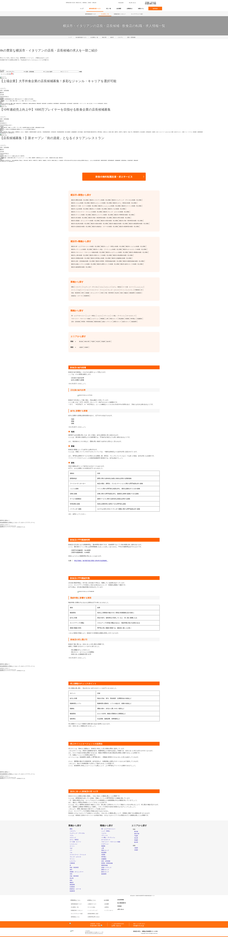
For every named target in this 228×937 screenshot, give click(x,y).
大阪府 (81, 347)
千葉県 (93, 341)
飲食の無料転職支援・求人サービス (115, 176)
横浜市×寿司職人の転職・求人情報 (100, 258)
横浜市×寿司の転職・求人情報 (121, 217)
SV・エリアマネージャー (78, 315)
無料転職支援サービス (95, 8)
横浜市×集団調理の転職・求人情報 (81, 267)
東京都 (81, 341)
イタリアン (120, 37)
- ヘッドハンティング (92, 910)
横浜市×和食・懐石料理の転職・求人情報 (100, 217)
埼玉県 (98, 341)
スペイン (73, 290)
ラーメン (122, 290)
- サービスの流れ (91, 907)
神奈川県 (104, 37)
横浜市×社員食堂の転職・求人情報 (81, 226)
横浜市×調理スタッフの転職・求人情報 (108, 264)
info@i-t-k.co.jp (138, 925)
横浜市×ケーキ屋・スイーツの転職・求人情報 (84, 206)
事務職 (102, 318)
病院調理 (131, 293)
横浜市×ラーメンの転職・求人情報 (81, 215)
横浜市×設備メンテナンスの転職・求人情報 (83, 264)
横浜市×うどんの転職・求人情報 (80, 203)
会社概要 (118, 8)
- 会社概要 (106, 904)
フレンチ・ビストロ (113, 290)
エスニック (108, 287)
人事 (107, 318)
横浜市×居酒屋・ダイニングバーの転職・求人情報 (85, 220)
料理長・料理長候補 (87, 321)
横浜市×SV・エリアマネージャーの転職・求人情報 (85, 246)
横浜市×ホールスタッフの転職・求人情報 (134, 249)
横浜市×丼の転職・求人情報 (79, 217)
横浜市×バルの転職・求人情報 (116, 209)
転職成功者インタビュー (120, 14)
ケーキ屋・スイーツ (128, 287)
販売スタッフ (126, 321)
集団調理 (133, 321)
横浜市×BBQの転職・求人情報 (79, 200)
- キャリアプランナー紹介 (76, 913)
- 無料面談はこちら (75, 916)
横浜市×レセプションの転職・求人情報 (117, 252)
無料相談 (155, 8)
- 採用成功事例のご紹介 (92, 913)
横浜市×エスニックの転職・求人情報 (101, 203)
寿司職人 (132, 318)
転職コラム (141, 8)
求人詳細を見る (3, 104)
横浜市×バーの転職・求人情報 (98, 209)
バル (87, 290)
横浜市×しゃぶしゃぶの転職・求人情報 (109, 206)
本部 (102, 293)
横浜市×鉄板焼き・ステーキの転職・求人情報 (105, 226)
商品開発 (121, 318)
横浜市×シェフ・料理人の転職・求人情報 (112, 246)
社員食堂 (138, 293)
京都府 (86, 347)
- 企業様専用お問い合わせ (93, 916)
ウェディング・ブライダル (90, 287)
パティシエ (106, 315)
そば (79, 290)
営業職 (127, 318)
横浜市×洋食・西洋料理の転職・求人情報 (130, 220)
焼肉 (121, 293)
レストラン (130, 290)
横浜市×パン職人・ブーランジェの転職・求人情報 (107, 249)
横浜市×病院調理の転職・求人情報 (138, 223)
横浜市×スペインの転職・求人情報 (131, 206)
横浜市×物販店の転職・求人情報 (118, 223)
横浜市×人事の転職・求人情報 (79, 255)
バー (83, 290)
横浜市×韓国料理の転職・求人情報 (129, 226)
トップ (81, 8)
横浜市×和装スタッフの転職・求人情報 (101, 255)
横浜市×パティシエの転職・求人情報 (81, 249)
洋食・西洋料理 (109, 293)
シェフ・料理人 (91, 315)
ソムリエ (99, 315)
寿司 (82, 293)
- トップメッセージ (108, 910)
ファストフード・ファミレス (98, 290)
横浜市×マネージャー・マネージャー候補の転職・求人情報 (87, 252)
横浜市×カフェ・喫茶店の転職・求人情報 (124, 203)
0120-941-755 (150, 3)
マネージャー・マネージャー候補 (80, 318)
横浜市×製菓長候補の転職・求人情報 (133, 261)
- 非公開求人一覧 (74, 907)
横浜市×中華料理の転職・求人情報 (124, 215)
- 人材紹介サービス (91, 904)
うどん (101, 287)
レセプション (95, 318)
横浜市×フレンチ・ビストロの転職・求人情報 (116, 212)
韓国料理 (86, 296)
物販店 (126, 293)
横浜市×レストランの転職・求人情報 (102, 215)
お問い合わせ (120, 909)
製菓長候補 (97, 321)
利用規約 (119, 906)
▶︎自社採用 (121, 2)
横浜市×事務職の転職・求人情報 (138, 252)
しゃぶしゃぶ (139, 287)
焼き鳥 (117, 293)
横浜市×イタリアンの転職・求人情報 (100, 200)
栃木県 (108, 341)
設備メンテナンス (107, 321)
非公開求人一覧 (105, 14)
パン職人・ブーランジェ (118, 315)
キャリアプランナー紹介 (137, 14)
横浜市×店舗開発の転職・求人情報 (121, 258)
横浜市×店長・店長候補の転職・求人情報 (82, 261)
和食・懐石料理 (75, 293)
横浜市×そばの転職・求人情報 (79, 209)
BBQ (72, 287)
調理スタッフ (117, 321)
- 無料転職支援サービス (76, 904)
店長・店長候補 (4, 90)
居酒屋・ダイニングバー (92, 293)
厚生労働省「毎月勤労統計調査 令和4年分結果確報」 (91, 561)
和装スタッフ (113, 318)
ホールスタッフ (130, 315)
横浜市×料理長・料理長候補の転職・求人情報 (109, 261)
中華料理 (136, 290)
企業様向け (130, 8)
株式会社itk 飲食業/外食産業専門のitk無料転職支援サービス (142, 895)
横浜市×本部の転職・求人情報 (109, 220)
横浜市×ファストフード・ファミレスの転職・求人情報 (86, 212)
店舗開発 (139, 318)
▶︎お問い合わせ (132, 2)
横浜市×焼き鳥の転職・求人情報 (80, 223)
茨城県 (103, 341)
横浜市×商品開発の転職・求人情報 (123, 255)
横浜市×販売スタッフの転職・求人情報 (131, 264)
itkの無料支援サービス (81, 37)
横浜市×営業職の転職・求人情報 (80, 258)
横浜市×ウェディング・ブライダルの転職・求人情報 (126, 200)
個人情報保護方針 (121, 903)
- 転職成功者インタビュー (76, 910)
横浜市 (112, 37)
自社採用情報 (120, 899)
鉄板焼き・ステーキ (76, 296)
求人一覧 (108, 8)
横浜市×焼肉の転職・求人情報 (99, 223)
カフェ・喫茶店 (117, 287)
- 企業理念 (106, 907)
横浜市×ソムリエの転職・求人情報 (135, 246)
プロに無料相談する (10, 104)
